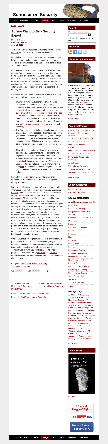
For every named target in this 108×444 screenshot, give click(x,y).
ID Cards (72, 240)
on (17, 161)
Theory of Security (76, 283)
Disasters (72, 224)
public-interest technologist (84, 86)
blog (36, 161)
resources (38, 110)
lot (27, 113)
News (54, 20)
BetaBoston (88, 305)
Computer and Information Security (34, 264)
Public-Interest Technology (79, 273)
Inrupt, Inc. (72, 110)
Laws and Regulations (77, 253)
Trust (70, 286)
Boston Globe (74, 310)
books (41, 113)
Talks (62, 20)
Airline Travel (73, 205)
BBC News (77, 305)
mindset (14, 193)
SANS (33, 107)
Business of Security (76, 208)
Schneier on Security (35, 14)
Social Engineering (76, 276)
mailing (22, 161)
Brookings (87, 313)
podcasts (42, 164)
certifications (35, 177)
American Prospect (76, 297)
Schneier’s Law (50, 223)
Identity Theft (73, 244)
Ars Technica (80, 300)
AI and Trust (73, 163)
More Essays (73, 178)
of (29, 113)
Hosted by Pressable (38, 297)
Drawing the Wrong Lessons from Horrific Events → (51, 284)
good (21, 110)
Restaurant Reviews (76, 192)
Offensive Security (48, 107)
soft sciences (25, 124)
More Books (73, 396)
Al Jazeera (83, 295)
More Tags (72, 343)
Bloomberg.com (75, 308)
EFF (83, 105)
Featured (72, 234)
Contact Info (73, 118)
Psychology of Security (77, 270)
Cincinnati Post (74, 323)
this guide (41, 252)
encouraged (16, 198)
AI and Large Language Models (81, 202)
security (58, 121)
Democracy (73, 221)
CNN (81, 328)
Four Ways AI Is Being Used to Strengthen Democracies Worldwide (81, 133)
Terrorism (72, 279)
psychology (50, 124)
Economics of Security (77, 227)
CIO (84, 323)
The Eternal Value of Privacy (80, 169)
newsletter (83, 98)
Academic (72, 20)
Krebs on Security (19, 42)
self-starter (28, 110)
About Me (84, 20)
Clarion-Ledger (80, 326)
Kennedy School (82, 102)
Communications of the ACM (80, 331)
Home (13, 26)
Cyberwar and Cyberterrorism (80, 217)
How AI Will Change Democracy (81, 150)
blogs (60, 113)
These (60, 107)
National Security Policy (78, 257)
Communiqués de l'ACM (78, 334)
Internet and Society (76, 250)
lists (27, 161)
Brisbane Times (74, 313)
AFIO (70, 295)
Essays (45, 20)
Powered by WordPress (20, 297)
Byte (88, 318)
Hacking (71, 237)
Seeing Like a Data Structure (80, 154)
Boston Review (87, 310)
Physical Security (75, 263)
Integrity (71, 247)
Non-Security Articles (77, 260)
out (45, 113)
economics (40, 124)
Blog (15, 20)
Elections (72, 230)
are (17, 110)
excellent (34, 113)
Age (76, 295)
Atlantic (80, 303)
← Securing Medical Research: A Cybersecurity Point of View (23, 286)
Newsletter (24, 20)
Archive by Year (74, 189)
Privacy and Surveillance (78, 266)
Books (35, 20)
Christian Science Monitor (79, 321)
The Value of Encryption (78, 166)
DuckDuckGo (83, 32)
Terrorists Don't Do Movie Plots (81, 173)
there (18, 113)
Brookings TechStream (77, 316)
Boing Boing (88, 308)
